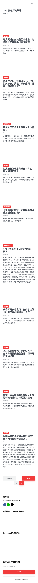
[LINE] (8, 504)
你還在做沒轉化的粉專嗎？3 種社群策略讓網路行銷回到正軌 (18, 396)
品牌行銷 (6, 306)
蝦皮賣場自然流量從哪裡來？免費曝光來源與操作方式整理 (18, 41)
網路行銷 (6, 391)
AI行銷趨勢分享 (7, 245)
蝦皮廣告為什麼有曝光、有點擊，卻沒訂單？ (17, 170)
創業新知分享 (7, 124)
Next (28, 478)
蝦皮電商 (6, 36)
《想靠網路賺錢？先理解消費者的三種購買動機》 (18, 211)
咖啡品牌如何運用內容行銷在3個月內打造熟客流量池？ (18, 437)
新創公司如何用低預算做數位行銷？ (18, 128)
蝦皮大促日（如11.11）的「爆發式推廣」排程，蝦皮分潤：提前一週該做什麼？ (18, 84)
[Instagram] (12, 504)
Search (19, 571)
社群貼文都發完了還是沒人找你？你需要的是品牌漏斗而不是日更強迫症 (18, 354)
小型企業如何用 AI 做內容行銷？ (17, 250)
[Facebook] (4, 504)
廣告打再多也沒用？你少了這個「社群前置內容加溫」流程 (18, 311)
